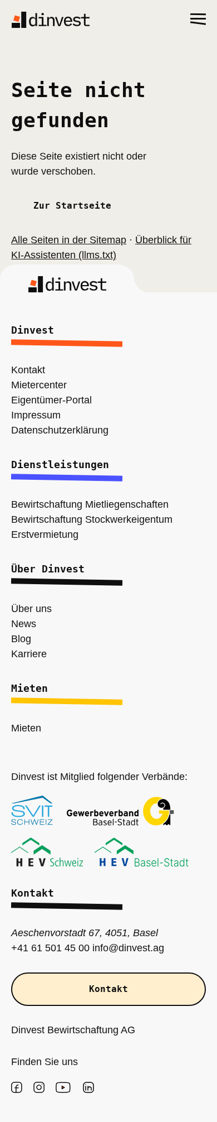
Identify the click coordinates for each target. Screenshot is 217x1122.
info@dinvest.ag (115, 948)
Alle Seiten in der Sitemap (65, 240)
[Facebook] (16, 1087)
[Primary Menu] (198, 19)
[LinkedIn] (88, 1087)
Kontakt (108, 989)
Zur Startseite (72, 205)
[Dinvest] (50, 19)
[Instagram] (39, 1087)
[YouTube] (63, 1087)
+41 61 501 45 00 (44, 948)
